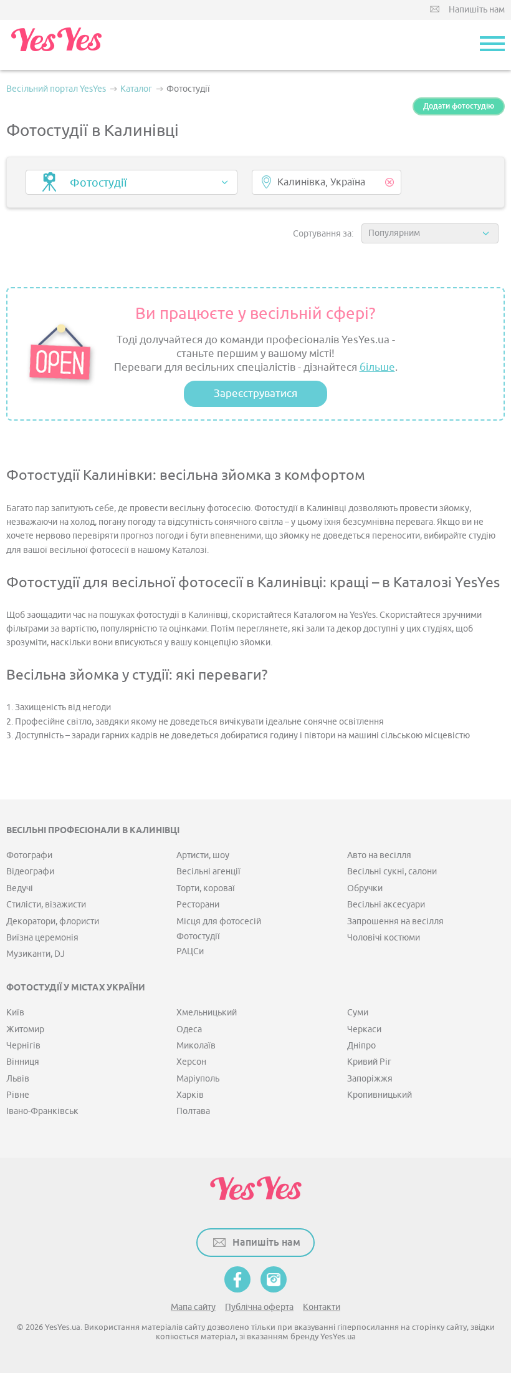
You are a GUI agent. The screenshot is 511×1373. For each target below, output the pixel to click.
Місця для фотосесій (218, 921)
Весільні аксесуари (386, 904)
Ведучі (19, 888)
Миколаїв (196, 1045)
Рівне (17, 1095)
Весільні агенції (208, 871)
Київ (15, 1012)
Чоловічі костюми (383, 937)
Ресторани (197, 904)
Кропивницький (379, 1095)
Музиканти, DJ (35, 954)
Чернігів (23, 1045)
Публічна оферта (259, 1307)
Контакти (321, 1307)
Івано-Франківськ (42, 1111)
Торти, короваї (205, 888)
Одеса (189, 1029)
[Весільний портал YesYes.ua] (56, 45)
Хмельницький (206, 1012)
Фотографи (29, 855)
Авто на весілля (379, 855)
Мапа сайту (193, 1307)
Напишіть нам (477, 9)
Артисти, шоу (202, 855)
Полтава (193, 1111)
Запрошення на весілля (395, 921)
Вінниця (22, 1062)
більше (377, 367)
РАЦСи (190, 951)
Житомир (25, 1029)
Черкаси (364, 1029)
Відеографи (30, 871)
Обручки (365, 888)
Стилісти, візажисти (46, 904)
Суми (357, 1012)
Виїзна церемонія (42, 937)
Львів (17, 1078)
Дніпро (361, 1045)
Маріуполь (197, 1078)
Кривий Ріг (369, 1062)
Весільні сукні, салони (392, 871)
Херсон (191, 1062)
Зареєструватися (255, 393)
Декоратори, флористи (52, 921)
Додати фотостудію (458, 106)
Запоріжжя (370, 1078)
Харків (190, 1095)
